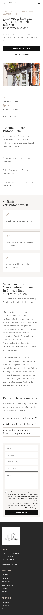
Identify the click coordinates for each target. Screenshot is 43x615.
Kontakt (4, 592)
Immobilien (5, 578)
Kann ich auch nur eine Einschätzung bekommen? (17, 432)
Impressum (5, 602)
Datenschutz (6, 605)
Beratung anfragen (21, 48)
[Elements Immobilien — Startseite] (9, 2)
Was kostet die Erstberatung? (21, 418)
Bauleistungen (6, 582)
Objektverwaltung (7, 585)
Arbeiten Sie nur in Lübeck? (21, 424)
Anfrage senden (21, 512)
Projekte (4, 588)
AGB (3, 609)
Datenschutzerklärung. (30, 508)
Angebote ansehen (21, 54)
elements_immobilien (10, 564)
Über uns (5, 575)
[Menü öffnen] (39, 3)
